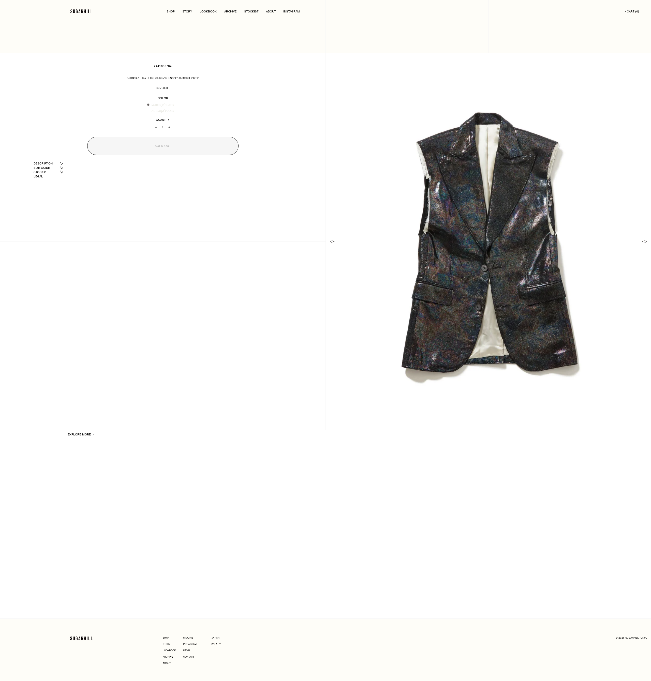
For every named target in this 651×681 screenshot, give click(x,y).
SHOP (171, 11)
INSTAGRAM (291, 11)
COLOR (163, 98)
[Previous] (332, 242)
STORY (187, 11)
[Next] (644, 242)
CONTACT (188, 657)
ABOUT (271, 11)
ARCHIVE (230, 11)
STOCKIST (251, 11)
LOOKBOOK (208, 11)
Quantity (163, 120)
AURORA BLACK (163, 105)
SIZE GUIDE (42, 168)
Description (43, 163)
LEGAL (38, 176)
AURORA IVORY (162, 111)
